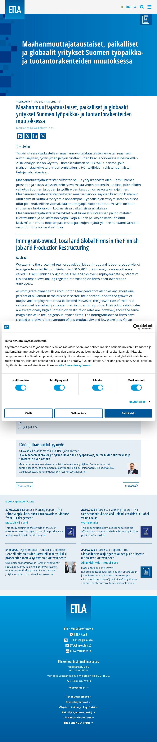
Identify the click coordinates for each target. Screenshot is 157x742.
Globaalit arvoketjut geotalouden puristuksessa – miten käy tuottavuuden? (114, 556)
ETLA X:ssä (80, 634)
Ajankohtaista (42, 451)
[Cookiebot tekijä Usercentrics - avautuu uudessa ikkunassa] (136, 327)
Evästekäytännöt (77, 702)
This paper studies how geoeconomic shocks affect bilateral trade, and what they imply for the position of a (109, 531)
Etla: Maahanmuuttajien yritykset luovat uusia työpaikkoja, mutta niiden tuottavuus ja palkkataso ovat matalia (74, 457)
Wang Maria (89, 522)
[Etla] (15, 9)
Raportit (51, 101)
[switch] (59, 388)
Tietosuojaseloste (77, 696)
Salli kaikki (128, 413)
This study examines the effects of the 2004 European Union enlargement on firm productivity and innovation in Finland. (34, 531)
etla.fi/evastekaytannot (75, 365)
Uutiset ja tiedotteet (66, 451)
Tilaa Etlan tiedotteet (77, 717)
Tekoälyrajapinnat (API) (77, 712)
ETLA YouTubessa (80, 651)
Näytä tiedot (137, 401)
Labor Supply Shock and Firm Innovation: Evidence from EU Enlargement (37, 515)
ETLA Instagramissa (80, 640)
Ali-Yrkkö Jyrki (91, 562)
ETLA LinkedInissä (80, 645)
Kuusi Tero (110, 562)
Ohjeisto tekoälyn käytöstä (77, 707)
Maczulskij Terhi (16, 522)
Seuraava (130, 486)
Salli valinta (78, 413)
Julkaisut (38, 101)
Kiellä (28, 413)
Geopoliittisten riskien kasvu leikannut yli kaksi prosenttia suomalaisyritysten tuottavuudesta (36, 556)
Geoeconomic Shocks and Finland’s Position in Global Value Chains (115, 515)
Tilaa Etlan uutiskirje (77, 722)
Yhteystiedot (77, 687)
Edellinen (25, 486)
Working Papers (45, 509)
